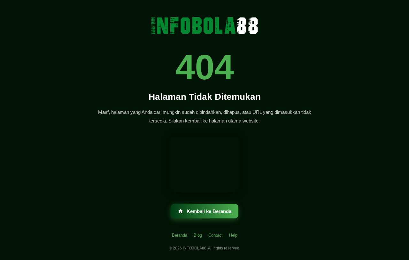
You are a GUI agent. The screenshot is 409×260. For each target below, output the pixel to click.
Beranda (179, 235)
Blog (198, 235)
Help (233, 235)
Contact (215, 235)
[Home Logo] (204, 26)
